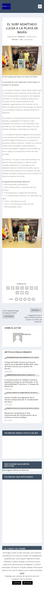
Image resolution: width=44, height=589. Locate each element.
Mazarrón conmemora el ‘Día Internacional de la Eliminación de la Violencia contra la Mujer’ (21, 415)
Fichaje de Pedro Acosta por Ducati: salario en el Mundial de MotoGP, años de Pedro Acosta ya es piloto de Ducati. (21, 365)
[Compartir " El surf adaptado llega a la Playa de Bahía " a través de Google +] (17, 288)
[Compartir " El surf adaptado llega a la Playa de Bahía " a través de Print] (26, 292)
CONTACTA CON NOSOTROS (22, 255)
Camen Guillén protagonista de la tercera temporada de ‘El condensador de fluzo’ (21, 399)
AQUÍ (22, 573)
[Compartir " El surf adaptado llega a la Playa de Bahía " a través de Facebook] (8, 288)
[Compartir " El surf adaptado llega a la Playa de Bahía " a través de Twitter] (12, 288)
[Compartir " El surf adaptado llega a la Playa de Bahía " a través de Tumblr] (22, 288)
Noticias (15, 39)
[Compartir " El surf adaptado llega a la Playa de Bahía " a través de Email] (22, 292)
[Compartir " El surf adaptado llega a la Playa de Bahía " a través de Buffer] (36, 288)
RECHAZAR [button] (27, 583)
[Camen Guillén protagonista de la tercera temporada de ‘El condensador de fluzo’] (22, 393)
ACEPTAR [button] (16, 583)
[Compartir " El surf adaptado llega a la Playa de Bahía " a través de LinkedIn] (31, 288)
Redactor (21, 37)
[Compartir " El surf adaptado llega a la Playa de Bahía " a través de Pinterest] (26, 288)
